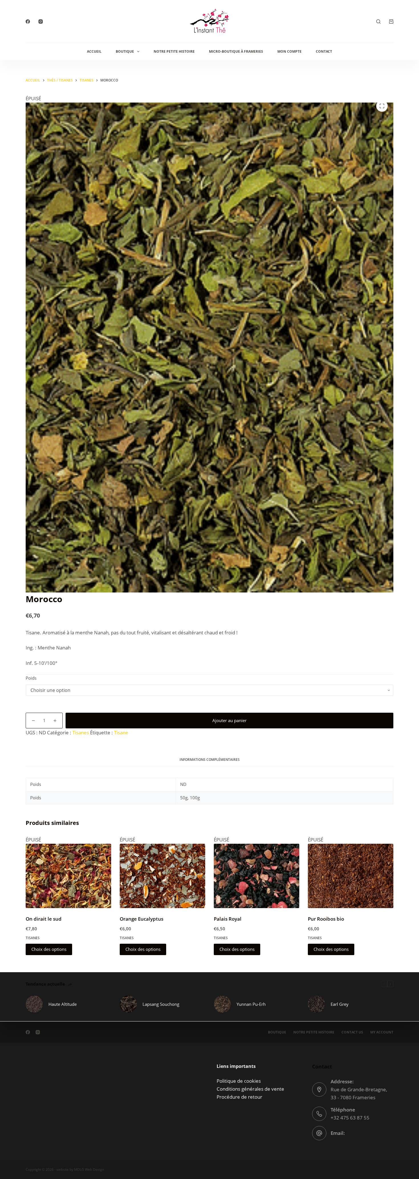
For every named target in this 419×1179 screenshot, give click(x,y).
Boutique (125, 51)
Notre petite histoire (174, 51)
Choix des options (48, 949)
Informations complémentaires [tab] (210, 759)
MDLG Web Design (89, 1169)
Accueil (94, 51)
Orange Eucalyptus (141, 919)
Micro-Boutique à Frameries (236, 51)
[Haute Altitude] (34, 1004)
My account (381, 1032)
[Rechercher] (378, 21)
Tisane (121, 732)
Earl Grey (340, 1004)
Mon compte (289, 51)
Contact (324, 51)
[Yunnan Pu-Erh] (222, 1004)
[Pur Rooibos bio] (350, 876)
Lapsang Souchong (161, 1004)
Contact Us (352, 1032)
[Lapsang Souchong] (128, 1004)
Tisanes (80, 732)
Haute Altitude (62, 1004)
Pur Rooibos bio (326, 919)
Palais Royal (227, 919)
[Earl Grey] (316, 1004)
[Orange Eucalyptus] (162, 876)
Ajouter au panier (229, 720)
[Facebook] (28, 21)
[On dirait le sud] (68, 876)
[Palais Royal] (256, 876)
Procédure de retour (239, 1097)
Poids (31, 678)
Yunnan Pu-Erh (251, 1004)
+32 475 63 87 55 (350, 1117)
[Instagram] (40, 21)
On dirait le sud (44, 919)
